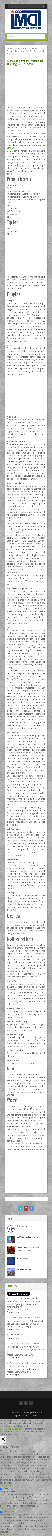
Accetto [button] (14, 1434)
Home (25, 48)
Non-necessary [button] (7, 1508)
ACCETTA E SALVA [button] (9, 1534)
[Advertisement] (26, 87)
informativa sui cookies (11, 1428)
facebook (31, 1208)
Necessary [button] (5, 1485)
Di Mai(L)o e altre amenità (27, 1237)
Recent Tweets (14, 1286)
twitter (20, 1208)
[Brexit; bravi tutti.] (11, 1261)
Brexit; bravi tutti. (24, 1258)
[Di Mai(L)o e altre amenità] (11, 1239)
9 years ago (13, 1337)
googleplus (26, 1208)
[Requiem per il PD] (11, 1272)
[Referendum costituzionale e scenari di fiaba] (11, 1250)
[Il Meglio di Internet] (26, 26)
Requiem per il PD (24, 1269)
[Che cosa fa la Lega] (11, 1229)
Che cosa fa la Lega (25, 1226)
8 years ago (13, 1312)
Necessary (7, 1488)
